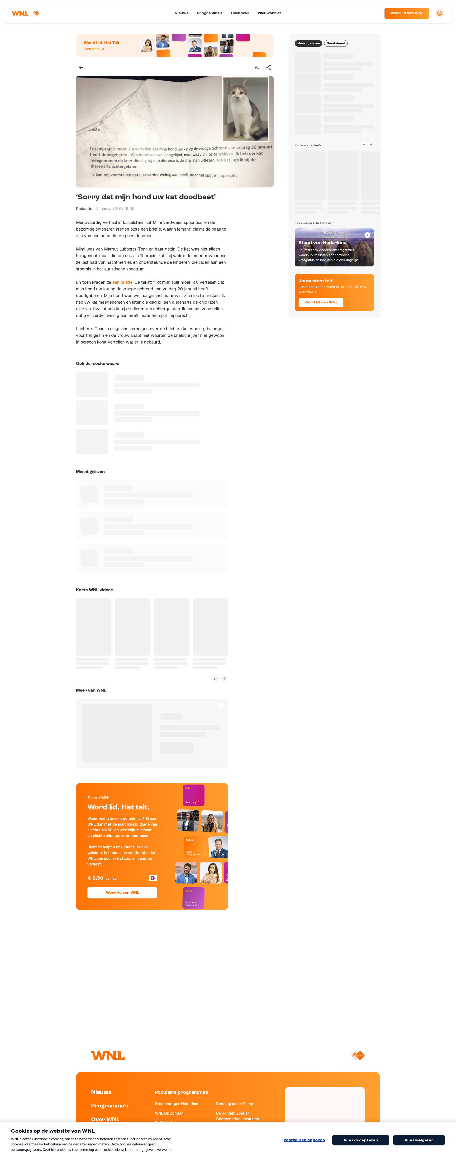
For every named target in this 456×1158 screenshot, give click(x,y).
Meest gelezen (308, 43)
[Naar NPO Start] (358, 1055)
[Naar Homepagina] (25, 13)
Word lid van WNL (406, 13)
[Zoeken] (375, 13)
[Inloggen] (439, 13)
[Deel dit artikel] (269, 67)
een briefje (122, 282)
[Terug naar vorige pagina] (81, 67)
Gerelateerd (336, 43)
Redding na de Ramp (234, 1103)
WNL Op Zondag (169, 1113)
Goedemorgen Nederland (177, 1103)
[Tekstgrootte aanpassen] (257, 67)
